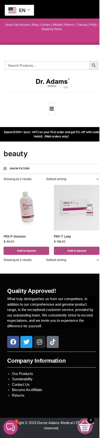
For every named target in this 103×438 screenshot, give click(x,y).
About (9, 24)
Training (82, 24)
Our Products (22, 374)
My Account (22, 24)
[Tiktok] (53, 342)
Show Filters (20, 168)
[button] (10, 427)
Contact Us (21, 384)
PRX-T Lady (62, 236)
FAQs (93, 24)
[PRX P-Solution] (26, 208)
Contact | (46, 24)
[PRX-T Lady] (76, 208)
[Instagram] (40, 342)
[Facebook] (13, 342)
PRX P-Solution (15, 236)
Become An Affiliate (27, 390)
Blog (35, 24)
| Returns (69, 24)
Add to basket (26, 250)
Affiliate (57, 24)
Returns (18, 395)
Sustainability (23, 379)
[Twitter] (26, 342)
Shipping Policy (51, 29)
